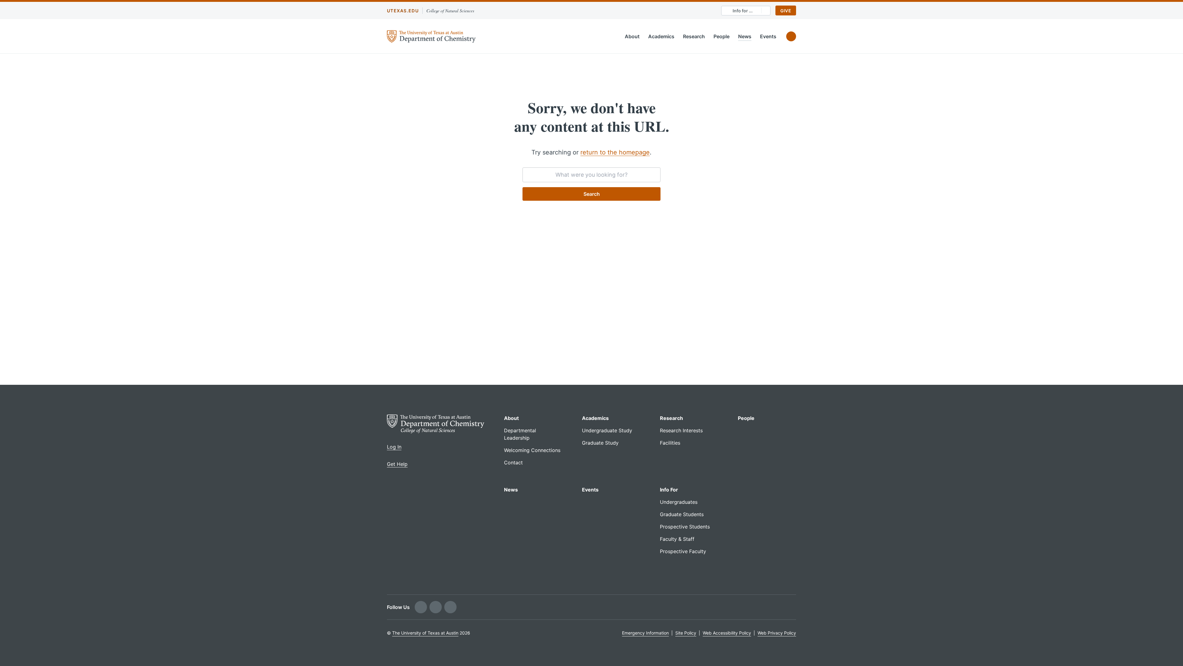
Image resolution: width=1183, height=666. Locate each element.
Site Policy (685, 632)
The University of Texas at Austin (425, 632)
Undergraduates (678, 502)
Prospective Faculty (683, 551)
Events (768, 36)
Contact (513, 462)
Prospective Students (685, 527)
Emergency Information (645, 632)
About (632, 36)
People (721, 36)
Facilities (670, 443)
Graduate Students (682, 514)
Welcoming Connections (532, 450)
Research (694, 36)
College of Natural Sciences (450, 11)
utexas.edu (403, 10)
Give (785, 10)
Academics (661, 36)
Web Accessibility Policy (727, 632)
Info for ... (743, 10)
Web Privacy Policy (777, 632)
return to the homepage (615, 152)
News (744, 36)
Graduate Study (600, 443)
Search (591, 194)
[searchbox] (591, 174)
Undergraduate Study (607, 430)
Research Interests (681, 430)
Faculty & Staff (677, 539)
